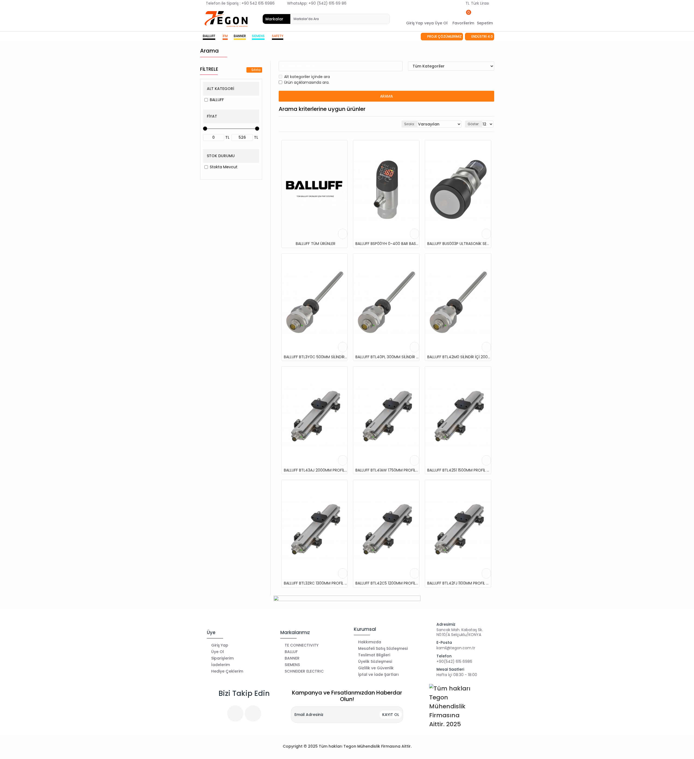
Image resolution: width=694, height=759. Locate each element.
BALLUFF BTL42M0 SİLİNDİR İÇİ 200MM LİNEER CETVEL (459, 356)
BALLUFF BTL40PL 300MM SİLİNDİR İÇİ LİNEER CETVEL (387, 356)
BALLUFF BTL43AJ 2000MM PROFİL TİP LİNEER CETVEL (316, 470)
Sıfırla (256, 69)
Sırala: (409, 124)
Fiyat (212, 116)
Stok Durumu (221, 156)
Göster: (473, 124)
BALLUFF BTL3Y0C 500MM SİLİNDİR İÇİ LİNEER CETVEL (316, 356)
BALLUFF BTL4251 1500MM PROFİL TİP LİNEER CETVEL (459, 470)
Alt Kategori (220, 88)
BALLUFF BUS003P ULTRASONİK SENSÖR (459, 243)
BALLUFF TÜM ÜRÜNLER (315, 243)
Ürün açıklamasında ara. (306, 82)
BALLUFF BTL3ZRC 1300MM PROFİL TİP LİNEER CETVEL (316, 583)
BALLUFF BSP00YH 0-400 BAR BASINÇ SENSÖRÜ (387, 243)
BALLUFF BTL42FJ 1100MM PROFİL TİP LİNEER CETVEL (459, 583)
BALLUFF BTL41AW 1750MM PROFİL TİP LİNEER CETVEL (387, 470)
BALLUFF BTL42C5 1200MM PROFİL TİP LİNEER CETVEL (387, 583)
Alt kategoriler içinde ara (307, 76)
